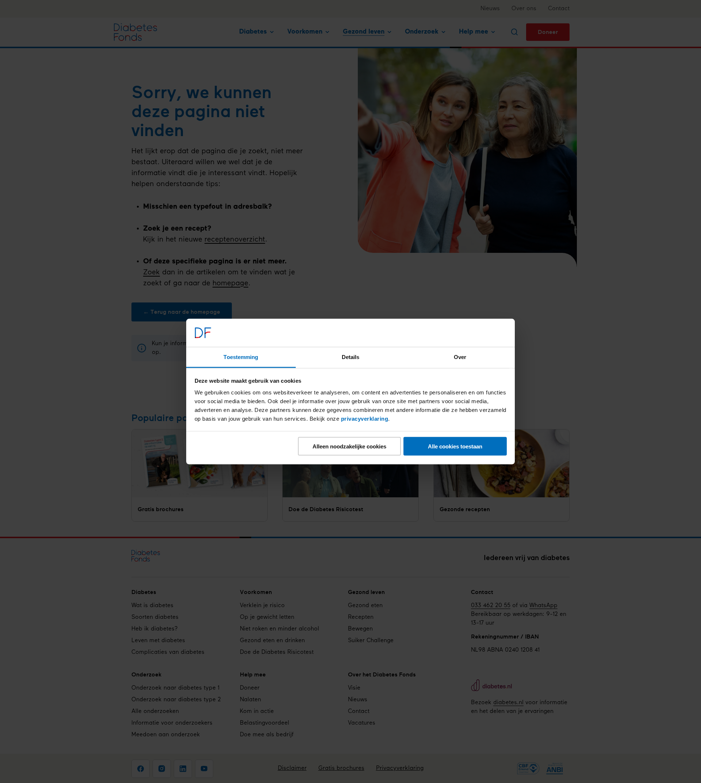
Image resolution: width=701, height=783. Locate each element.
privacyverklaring (364, 418)
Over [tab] (460, 357)
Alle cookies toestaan (455, 446)
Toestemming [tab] (240, 357)
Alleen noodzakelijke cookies (349, 446)
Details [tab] (351, 357)
